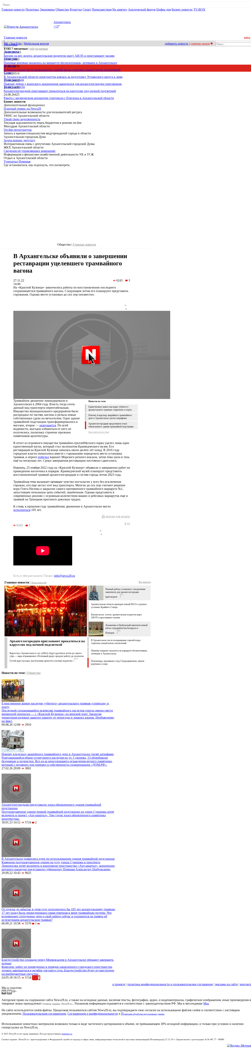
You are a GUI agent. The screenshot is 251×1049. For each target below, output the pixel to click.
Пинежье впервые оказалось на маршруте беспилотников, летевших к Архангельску (60, 62)
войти (247, 37)
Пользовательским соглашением (44, 1013)
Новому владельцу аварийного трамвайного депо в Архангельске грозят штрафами (110, 417)
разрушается (47, 425)
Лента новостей (38, 582)
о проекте (118, 984)
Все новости (145, 582)
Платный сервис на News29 (22, 108)
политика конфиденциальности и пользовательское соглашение (170, 984)
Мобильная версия (36, 43)
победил (43, 457)
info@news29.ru (64, 575)
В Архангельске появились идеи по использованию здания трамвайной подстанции (58, 858)
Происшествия (102, 9)
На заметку (119, 9)
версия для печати (118, 516)
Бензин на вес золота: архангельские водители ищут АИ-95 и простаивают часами (59, 55)
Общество (62, 9)
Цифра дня (163, 9)
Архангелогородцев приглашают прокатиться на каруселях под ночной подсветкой (60, 91)
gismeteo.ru (67, 1034)
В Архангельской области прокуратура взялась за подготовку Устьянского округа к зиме (63, 77)
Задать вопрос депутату (19, 140)
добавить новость (176, 43)
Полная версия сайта (17, 13)
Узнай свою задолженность (22, 119)
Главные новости (13, 9)
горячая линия (200, 43)
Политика (32, 9)
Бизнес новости (182, 9)
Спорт (87, 9)
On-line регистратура (18, 129)
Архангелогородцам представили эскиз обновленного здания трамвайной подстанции (110, 425)
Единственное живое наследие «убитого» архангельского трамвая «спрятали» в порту (110, 408)
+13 (56, 26)
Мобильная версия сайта (19, 984)
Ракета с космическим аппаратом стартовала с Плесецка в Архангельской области (59, 98)
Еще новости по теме (98, 432)
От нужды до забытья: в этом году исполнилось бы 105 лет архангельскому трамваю (58, 909)
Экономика (47, 9)
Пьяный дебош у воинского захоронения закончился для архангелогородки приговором (63, 84)
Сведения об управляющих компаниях (29, 151)
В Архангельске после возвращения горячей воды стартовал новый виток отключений (62, 69)
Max (206, 1003)
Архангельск (62, 22)
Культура (76, 9)
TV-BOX (199, 9)
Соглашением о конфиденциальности (92, 1013)
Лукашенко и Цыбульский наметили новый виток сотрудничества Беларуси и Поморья (126, 629)
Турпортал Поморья (17, 161)
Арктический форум (142, 9)
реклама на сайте (226, 984)
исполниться (21, 510)
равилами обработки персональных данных (144, 1014)
